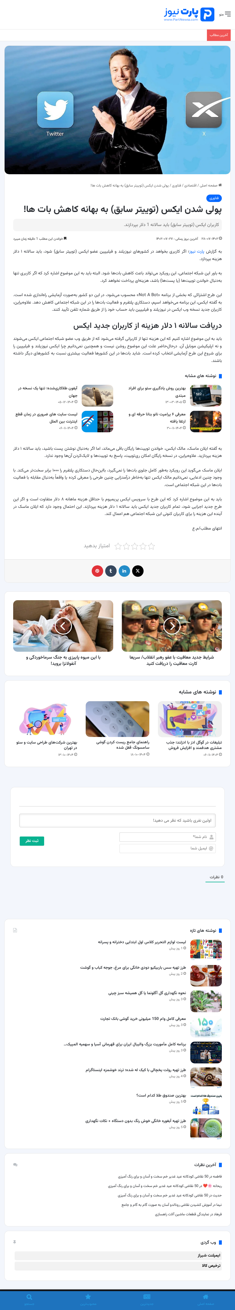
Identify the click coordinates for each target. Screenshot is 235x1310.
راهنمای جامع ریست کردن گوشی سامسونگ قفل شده (122, 745)
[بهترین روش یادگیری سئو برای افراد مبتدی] (206, 395)
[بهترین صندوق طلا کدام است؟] (206, 1103)
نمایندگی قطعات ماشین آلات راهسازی (182, 1214)
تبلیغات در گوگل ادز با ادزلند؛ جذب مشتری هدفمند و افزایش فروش (194, 745)
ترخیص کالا (211, 1266)
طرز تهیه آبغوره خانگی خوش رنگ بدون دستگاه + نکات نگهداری (135, 1121)
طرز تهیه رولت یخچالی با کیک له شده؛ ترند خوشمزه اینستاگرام (136, 1070)
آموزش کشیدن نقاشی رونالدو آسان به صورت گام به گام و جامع (166, 1205)
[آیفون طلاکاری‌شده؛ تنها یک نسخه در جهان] (97, 395)
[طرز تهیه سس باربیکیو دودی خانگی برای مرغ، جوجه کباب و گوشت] (206, 975)
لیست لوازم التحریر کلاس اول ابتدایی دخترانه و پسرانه (142, 942)
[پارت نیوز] (189, 14)
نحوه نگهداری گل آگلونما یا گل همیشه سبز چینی (147, 993)
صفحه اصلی (209, 186)
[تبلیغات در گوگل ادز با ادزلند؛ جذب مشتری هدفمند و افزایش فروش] (190, 719)
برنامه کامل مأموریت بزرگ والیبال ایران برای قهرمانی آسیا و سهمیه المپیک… (125, 1044)
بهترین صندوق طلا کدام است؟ (161, 1096)
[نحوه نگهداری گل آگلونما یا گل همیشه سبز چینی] (206, 1001)
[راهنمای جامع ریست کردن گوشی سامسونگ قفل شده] (118, 719)
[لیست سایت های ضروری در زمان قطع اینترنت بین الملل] (97, 421)
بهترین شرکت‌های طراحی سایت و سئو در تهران (46, 745)
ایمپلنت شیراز (209, 1255)
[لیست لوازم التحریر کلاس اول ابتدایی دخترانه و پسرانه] (206, 950)
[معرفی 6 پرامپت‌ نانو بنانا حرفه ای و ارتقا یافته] (206, 421)
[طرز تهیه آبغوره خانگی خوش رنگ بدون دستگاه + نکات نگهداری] (206, 1129)
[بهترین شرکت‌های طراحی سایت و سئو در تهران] (45, 719)
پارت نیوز (197, 251)
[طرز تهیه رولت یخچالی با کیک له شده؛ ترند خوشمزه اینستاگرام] (206, 1078)
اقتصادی (190, 186)
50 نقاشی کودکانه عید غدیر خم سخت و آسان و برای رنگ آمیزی (163, 1177)
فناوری (176, 186)
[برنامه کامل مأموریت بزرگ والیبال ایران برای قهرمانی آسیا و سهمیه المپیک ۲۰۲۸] (206, 1052)
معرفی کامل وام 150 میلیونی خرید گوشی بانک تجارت (143, 1019)
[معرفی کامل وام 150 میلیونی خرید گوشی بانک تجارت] (206, 1027)
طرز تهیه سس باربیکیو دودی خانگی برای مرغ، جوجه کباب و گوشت (133, 968)
